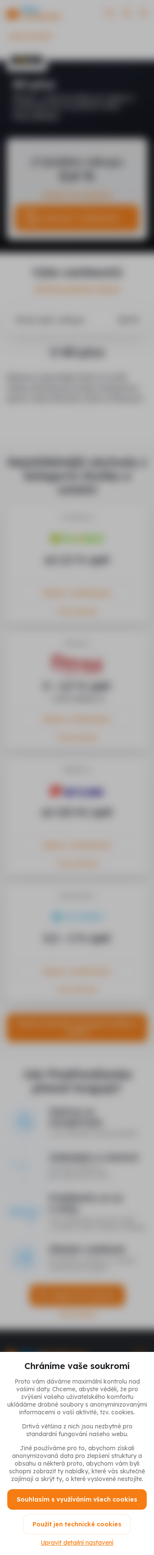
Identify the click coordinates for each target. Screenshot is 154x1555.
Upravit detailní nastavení (77, 1542)
